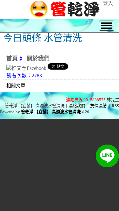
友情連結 (98, 105)
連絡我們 (77, 105)
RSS (115, 105)
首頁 (12, 58)
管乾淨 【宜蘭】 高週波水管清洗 (51, 111)
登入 (108, 3)
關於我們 (38, 58)
